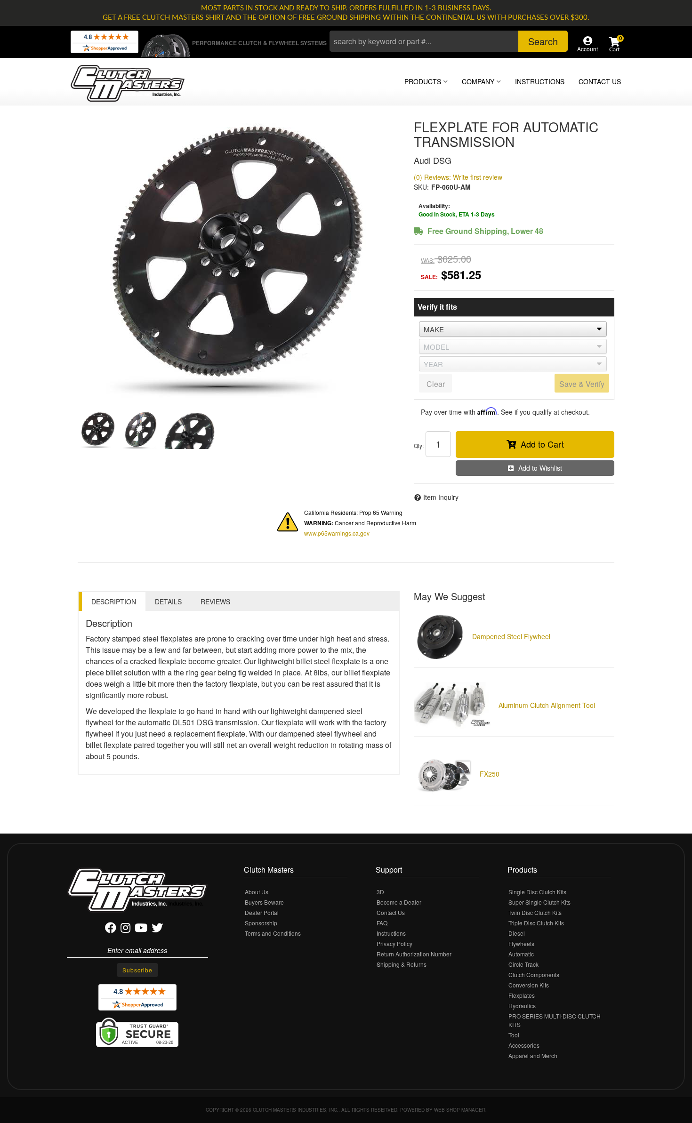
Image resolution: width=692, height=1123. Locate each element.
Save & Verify (581, 383)
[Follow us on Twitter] (157, 929)
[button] (449, 41)
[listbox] (513, 329)
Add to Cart (542, 444)
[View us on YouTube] (141, 929)
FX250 (489, 773)
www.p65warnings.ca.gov (337, 533)
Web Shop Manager (459, 1110)
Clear (435, 383)
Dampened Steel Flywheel (511, 636)
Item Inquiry (441, 497)
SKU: (421, 187)
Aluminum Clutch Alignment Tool (547, 705)
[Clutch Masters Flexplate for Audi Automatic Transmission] (239, 261)
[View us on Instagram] (125, 929)
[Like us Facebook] (110, 929)
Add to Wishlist (540, 468)
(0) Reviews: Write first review (458, 177)
